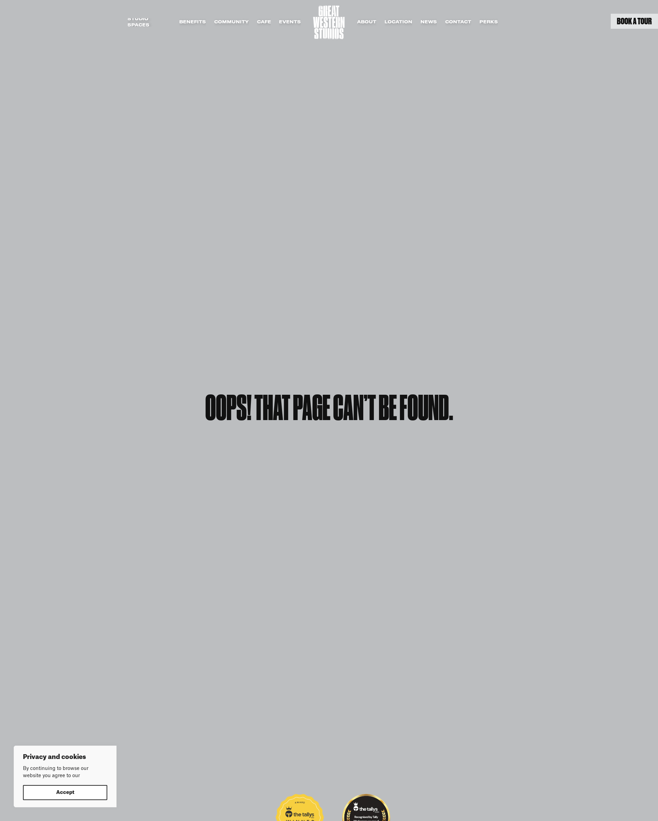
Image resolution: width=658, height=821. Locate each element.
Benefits (192, 22)
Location (398, 22)
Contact (458, 22)
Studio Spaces (138, 22)
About (366, 22)
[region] (65, 776)
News (429, 22)
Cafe (264, 22)
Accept (65, 792)
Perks (488, 22)
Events (290, 22)
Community (231, 22)
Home (329, 22)
